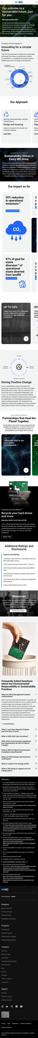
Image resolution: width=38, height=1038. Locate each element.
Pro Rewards (5, 929)
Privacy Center (5, 965)
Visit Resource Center (18, 610)
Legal (8, 1023)
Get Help (4, 993)
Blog (2, 968)
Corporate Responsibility (9, 961)
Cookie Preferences (6, 1027)
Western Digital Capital (8, 940)
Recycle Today (7, 536)
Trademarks (15, 1023)
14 (8, 532)
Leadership (4, 958)
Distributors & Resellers (8, 919)
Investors (4, 975)
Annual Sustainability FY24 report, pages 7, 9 (15, 861)
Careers (3, 972)
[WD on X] (12, 1006)
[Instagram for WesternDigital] (2, 1006)
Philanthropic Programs (8, 936)
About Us (4, 951)
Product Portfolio (6, 912)
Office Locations (6, 979)
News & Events (6, 954)
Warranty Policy (6, 915)
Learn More (7, 134)
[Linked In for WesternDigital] (7, 1006)
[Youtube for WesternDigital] (21, 1006)
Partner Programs (6, 933)
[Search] (36, 2)
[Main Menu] (2, 2)
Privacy (3, 1023)
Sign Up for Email (6, 908)
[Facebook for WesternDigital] (17, 1006)
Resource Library (6, 996)
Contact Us (4, 982)
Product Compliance (25, 1023)
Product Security (6, 1000)
